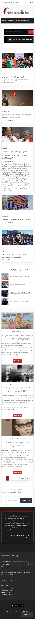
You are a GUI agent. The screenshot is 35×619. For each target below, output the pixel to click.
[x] (19, 605)
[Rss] (22, 605)
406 (22, 478)
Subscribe (26, 500)
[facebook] (12, 605)
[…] (10, 190)
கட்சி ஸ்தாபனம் (6, 111)
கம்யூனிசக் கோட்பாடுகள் (17, 284)
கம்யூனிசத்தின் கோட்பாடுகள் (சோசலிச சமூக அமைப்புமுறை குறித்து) (20, 276)
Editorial (10, 82)
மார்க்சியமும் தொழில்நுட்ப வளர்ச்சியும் (20, 293)
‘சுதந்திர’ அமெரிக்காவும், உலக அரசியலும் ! (17, 219)
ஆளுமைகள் (5, 251)
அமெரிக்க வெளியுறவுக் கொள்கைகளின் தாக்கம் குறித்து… (20, 301)
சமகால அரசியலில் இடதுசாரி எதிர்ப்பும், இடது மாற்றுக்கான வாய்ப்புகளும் (15, 154)
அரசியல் (4, 74)
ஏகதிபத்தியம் (5, 216)
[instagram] (15, 605)
